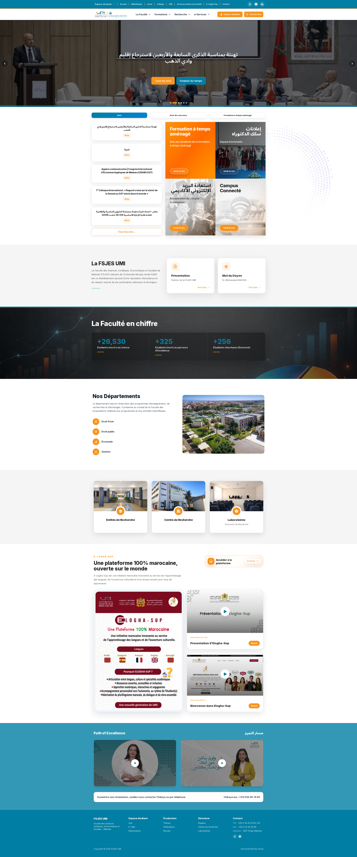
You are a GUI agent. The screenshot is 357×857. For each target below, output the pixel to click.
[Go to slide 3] (177, 103)
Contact (226, 4)
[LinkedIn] (262, 4)
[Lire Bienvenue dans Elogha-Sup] (225, 674)
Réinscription (135, 831)
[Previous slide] (5, 63)
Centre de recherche (208, 827)
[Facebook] (250, 4)
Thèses (167, 823)
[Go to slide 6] (186, 103)
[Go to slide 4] (181, 103)
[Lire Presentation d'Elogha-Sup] (225, 611)
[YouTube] (256, 4)
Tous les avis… (127, 231)
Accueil (123, 4)
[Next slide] (352, 63)
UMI (170, 4)
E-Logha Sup (212, 4)
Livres (149, 4)
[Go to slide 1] (170, 103)
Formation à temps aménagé (238, 115)
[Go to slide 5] (183, 103)
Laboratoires (204, 831)
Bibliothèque (136, 4)
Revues (166, 831)
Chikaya (160, 4)
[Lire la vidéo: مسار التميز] (222, 763)
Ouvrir (254, 643)
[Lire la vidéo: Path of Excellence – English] (135, 763)
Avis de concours (178, 115)
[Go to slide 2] (173, 103)
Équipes (202, 823)
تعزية (178, 57)
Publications (169, 827)
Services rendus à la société (189, 4)
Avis (119, 115)
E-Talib (132, 827)
